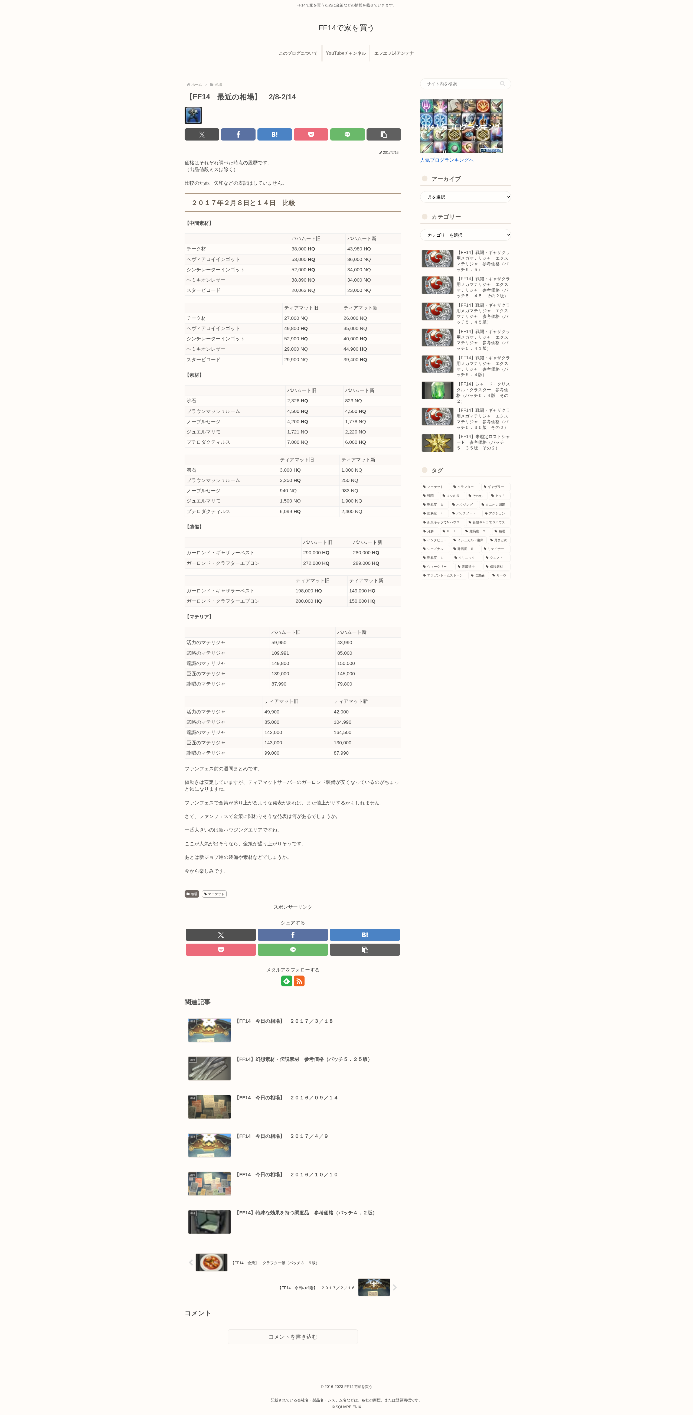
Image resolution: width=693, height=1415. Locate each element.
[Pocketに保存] (311, 134)
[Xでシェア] (202, 134)
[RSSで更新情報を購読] (299, 981)
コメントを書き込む (293, 1337)
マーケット (216, 894)
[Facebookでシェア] (238, 134)
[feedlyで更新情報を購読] (286, 981)
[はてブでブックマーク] (274, 134)
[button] (384, 134)
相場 (194, 894)
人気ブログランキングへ (447, 160)
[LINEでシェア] (347, 134)
